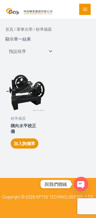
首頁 (9, 29)
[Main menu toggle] (85, 9)
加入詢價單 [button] (24, 143)
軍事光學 (25, 29)
